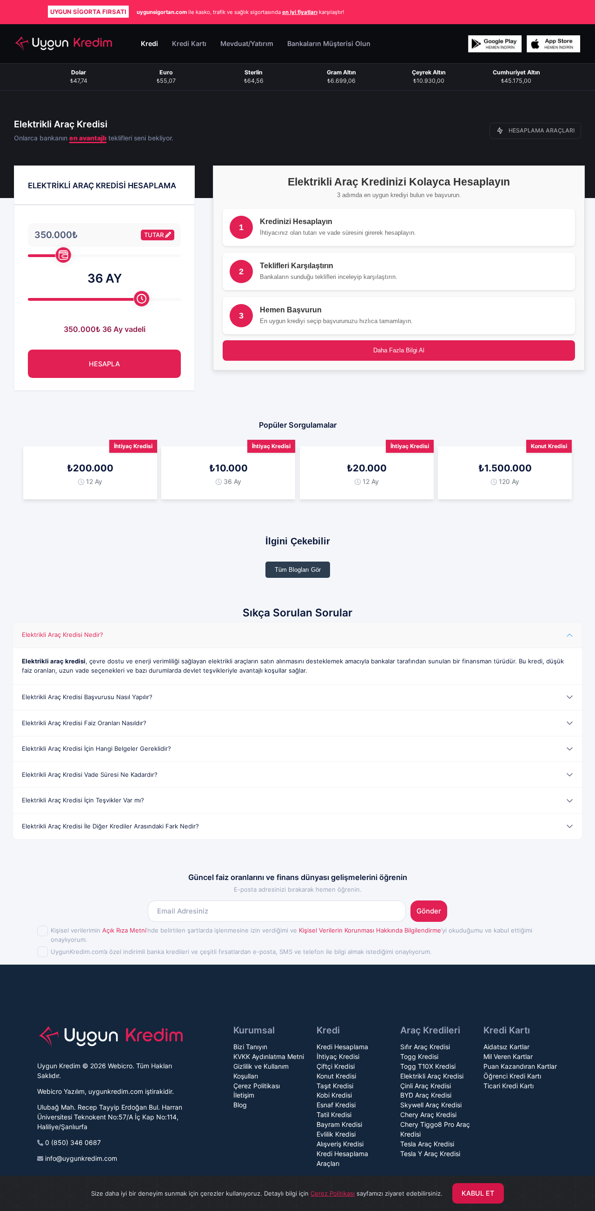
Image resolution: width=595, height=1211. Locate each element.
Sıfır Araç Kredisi (425, 1047)
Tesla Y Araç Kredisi (430, 1154)
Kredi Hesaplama (342, 1047)
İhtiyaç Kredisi (338, 1056)
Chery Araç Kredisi (428, 1114)
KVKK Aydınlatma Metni (268, 1056)
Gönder (428, 911)
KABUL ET (478, 1193)
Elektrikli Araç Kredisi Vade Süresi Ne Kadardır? (90, 774)
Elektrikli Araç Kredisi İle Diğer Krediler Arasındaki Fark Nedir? (110, 826)
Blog (240, 1105)
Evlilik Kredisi (336, 1134)
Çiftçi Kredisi (336, 1066)
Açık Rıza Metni (124, 930)
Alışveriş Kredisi (340, 1144)
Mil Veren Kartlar (508, 1056)
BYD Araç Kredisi (425, 1095)
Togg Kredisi (419, 1056)
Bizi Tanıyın (250, 1047)
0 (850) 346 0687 (73, 1142)
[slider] (63, 255)
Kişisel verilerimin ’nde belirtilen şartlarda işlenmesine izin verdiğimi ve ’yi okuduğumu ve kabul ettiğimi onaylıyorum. (291, 934)
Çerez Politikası (256, 1086)
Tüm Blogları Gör (298, 569)
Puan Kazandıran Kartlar (520, 1066)
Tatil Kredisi (334, 1114)
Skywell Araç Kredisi (431, 1105)
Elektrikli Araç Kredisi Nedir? (62, 634)
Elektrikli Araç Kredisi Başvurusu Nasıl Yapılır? (87, 697)
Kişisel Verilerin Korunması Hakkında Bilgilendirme (370, 930)
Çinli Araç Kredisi (425, 1086)
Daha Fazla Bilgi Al (398, 350)
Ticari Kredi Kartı (508, 1086)
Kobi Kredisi (334, 1095)
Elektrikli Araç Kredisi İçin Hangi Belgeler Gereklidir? (96, 748)
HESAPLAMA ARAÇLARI (542, 130)
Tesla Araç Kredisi (427, 1144)
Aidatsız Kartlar (506, 1047)
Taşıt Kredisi (335, 1086)
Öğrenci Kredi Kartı (512, 1076)
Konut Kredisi (336, 1076)
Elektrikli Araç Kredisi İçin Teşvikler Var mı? (83, 800)
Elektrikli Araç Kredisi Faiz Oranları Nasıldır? (84, 723)
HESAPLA (104, 364)
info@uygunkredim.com (81, 1158)
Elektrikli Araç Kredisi (431, 1076)
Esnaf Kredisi (336, 1105)
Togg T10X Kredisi (428, 1066)
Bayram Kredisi (339, 1124)
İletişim (243, 1095)
